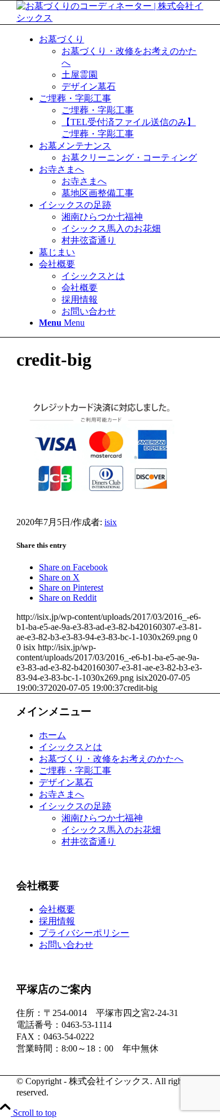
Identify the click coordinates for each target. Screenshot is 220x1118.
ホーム (52, 735)
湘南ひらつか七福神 (102, 818)
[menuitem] (121, 63)
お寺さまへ (61, 794)
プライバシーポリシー (84, 933)
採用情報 (57, 921)
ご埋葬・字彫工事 (75, 770)
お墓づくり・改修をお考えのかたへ (111, 759)
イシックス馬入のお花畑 (111, 830)
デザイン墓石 (66, 782)
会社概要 (57, 909)
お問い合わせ (66, 945)
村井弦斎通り (88, 841)
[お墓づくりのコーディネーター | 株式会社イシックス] (110, 18)
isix (110, 522)
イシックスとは (70, 747)
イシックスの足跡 (75, 806)
